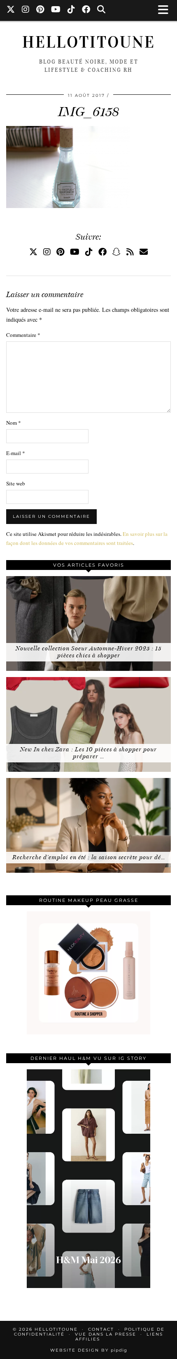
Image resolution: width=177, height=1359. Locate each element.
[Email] (144, 251)
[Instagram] (26, 10)
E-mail (15, 453)
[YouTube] (56, 10)
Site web (15, 483)
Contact (101, 1329)
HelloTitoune (88, 42)
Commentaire (23, 335)
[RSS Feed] (130, 251)
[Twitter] (11, 10)
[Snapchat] (116, 251)
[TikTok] (71, 10)
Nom (13, 422)
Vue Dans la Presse (105, 1334)
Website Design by (88, 1350)
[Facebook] (86, 10)
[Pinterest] (40, 10)
